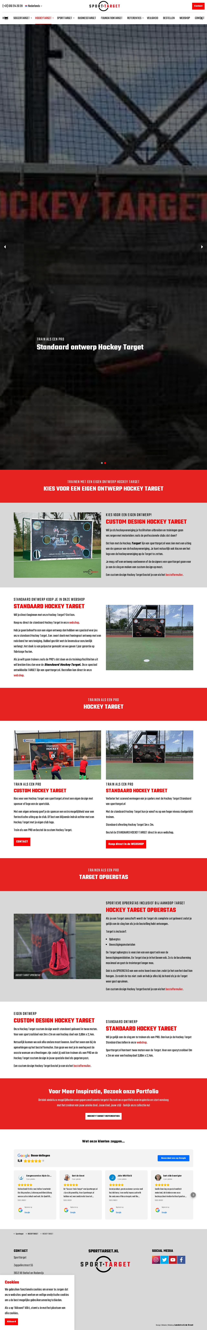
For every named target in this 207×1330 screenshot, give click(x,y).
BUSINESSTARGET (87, 18)
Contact (198, 6)
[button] (6, 18)
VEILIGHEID (152, 18)
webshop (74, 818)
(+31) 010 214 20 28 (12, 6)
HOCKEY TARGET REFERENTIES (103, 1311)
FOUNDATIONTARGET (111, 18)
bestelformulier (174, 770)
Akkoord (11, 1322)
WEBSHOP (185, 18)
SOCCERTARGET (21, 18)
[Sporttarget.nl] (103, 6)
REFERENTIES (134, 18)
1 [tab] (102, 658)
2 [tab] (105, 658)
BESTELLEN (169, 18)
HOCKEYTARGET (43, 18)
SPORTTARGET (64, 18)
